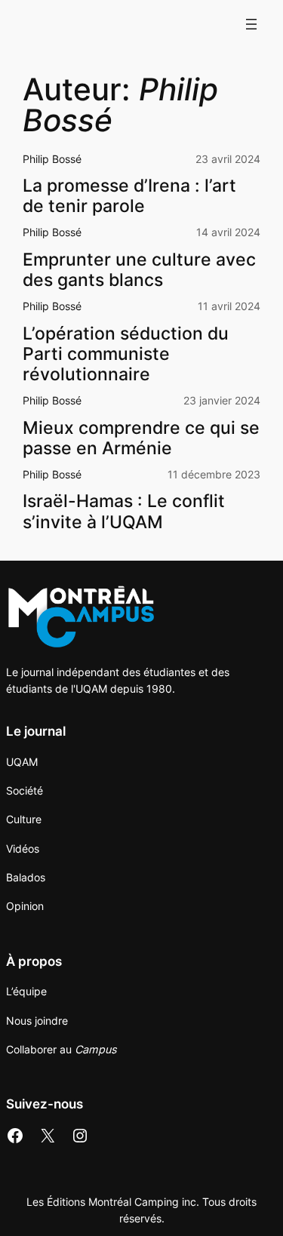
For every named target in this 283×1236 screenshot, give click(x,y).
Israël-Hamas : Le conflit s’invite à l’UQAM (124, 510)
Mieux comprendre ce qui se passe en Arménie (141, 437)
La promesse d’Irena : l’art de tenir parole (129, 195)
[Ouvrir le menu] (251, 24)
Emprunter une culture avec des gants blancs (139, 269)
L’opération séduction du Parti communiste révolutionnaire (126, 353)
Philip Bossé (52, 158)
